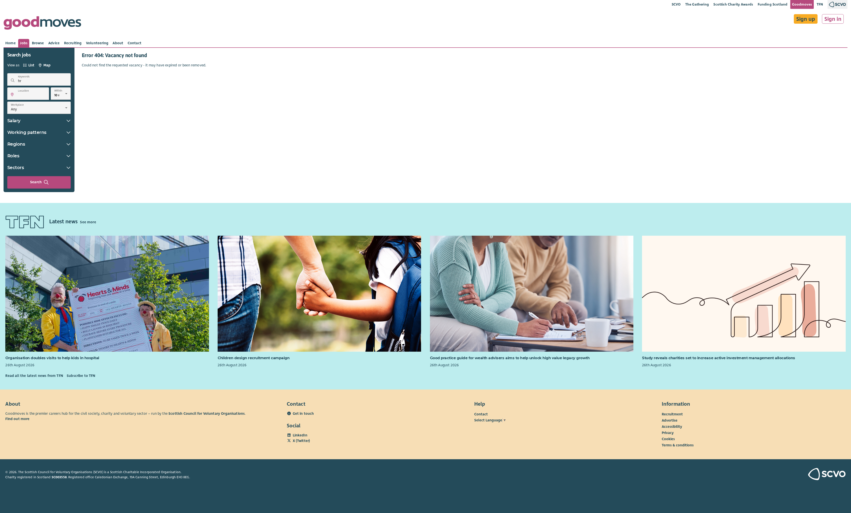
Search (36, 182)
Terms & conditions (678, 445)
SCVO (676, 4)
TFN (820, 4)
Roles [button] (13, 155)
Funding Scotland (773, 4)
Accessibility (672, 426)
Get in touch (303, 413)
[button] (12, 94)
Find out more (17, 419)
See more (88, 222)
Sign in (832, 19)
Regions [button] (16, 144)
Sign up (805, 19)
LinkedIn (300, 435)
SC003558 (59, 477)
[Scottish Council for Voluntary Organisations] (777, 475)
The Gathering (697, 4)
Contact (481, 414)
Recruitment (672, 414)
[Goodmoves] (42, 24)
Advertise (669, 420)
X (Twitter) (301, 441)
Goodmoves (802, 4)
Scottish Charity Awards (733, 4)
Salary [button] (13, 120)
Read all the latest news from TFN (34, 376)
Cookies (668, 439)
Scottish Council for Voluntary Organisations (206, 413)
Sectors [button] (15, 167)
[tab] (11, 43)
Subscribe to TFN (81, 376)
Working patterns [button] (27, 132)
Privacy (668, 433)
